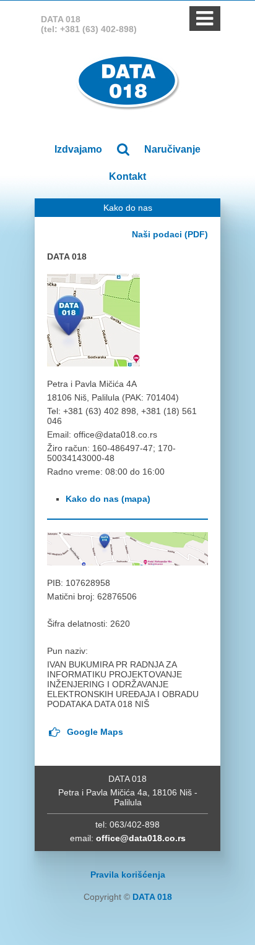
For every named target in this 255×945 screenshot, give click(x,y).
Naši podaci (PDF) (170, 234)
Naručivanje (172, 149)
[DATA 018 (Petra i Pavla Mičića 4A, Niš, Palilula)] (93, 319)
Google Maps (92, 732)
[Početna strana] (128, 82)
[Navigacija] (204, 22)
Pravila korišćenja (127, 874)
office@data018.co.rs (141, 838)
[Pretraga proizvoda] (123, 149)
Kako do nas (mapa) (108, 499)
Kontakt (127, 176)
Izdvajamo (78, 149)
